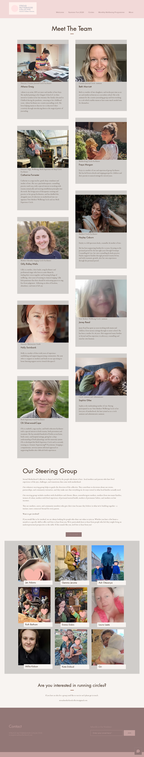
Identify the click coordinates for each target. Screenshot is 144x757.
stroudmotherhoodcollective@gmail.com (73, 700)
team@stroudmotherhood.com (20, 735)
